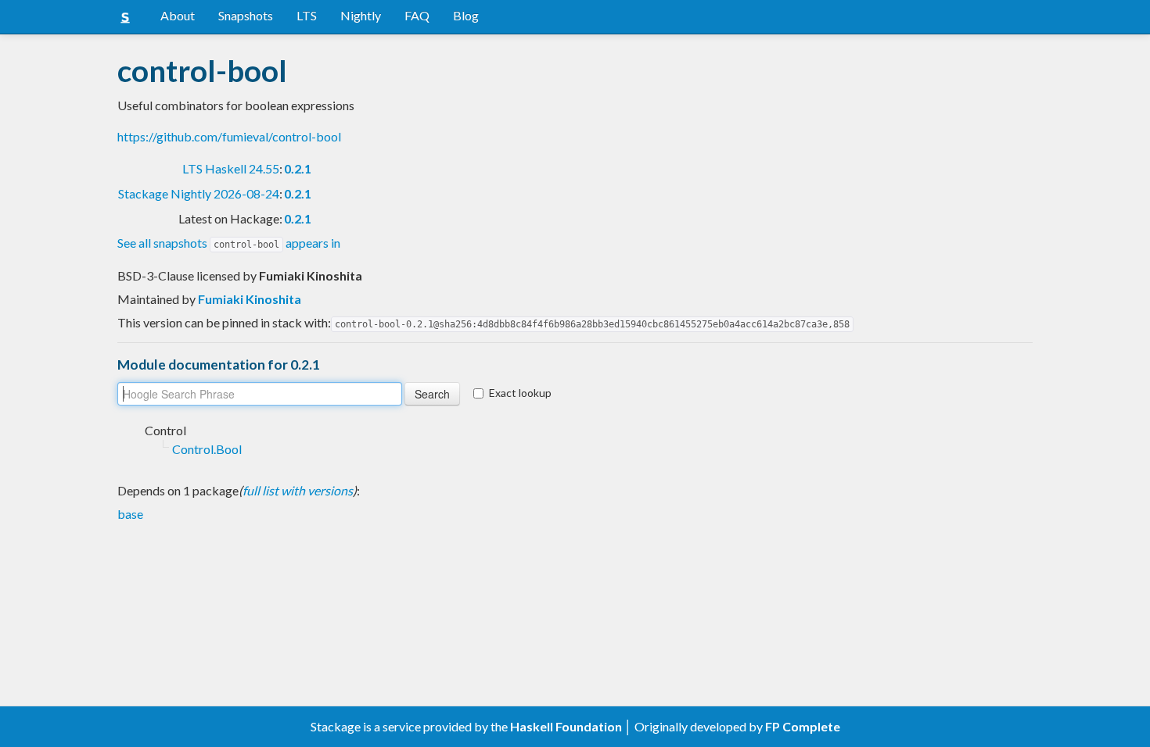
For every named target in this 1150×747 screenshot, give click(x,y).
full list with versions (298, 490)
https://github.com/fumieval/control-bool (229, 136)
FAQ (416, 15)
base (130, 513)
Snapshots (245, 15)
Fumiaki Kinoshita (249, 298)
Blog (466, 15)
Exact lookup (520, 392)
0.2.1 (297, 168)
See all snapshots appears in (228, 242)
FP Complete (802, 726)
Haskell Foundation (566, 726)
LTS (306, 15)
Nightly (360, 15)
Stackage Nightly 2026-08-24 (198, 193)
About (177, 15)
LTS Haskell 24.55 (230, 168)
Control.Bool (207, 448)
